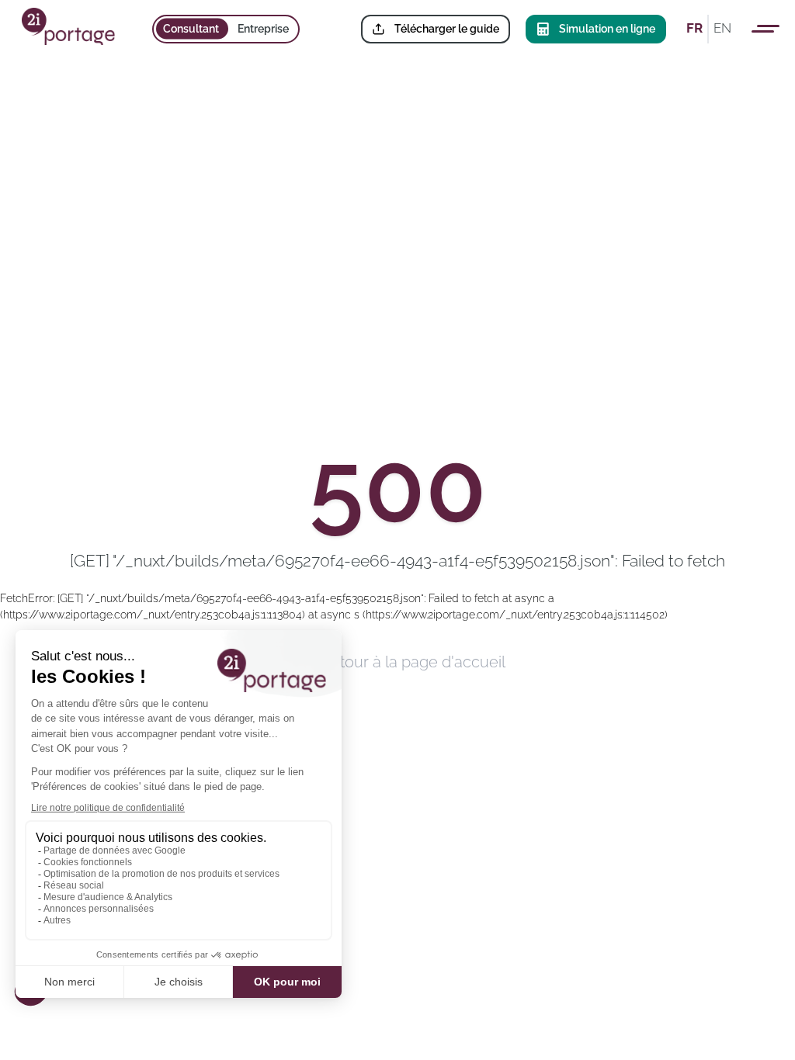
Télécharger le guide (446, 29)
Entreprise (263, 29)
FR (694, 28)
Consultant (191, 29)
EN (722, 28)
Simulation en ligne (607, 29)
